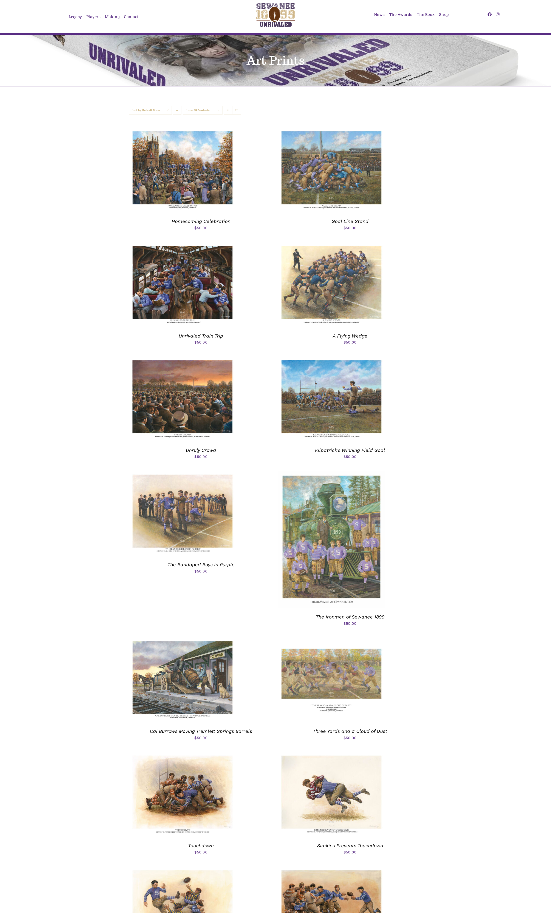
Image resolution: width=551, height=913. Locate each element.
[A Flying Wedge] (331, 245)
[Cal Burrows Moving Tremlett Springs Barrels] (182, 640)
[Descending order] (177, 110)
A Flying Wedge (350, 336)
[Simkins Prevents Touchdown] (331, 755)
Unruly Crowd (201, 450)
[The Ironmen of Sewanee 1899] (331, 474)
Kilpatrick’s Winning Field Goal (350, 450)
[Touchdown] (182, 755)
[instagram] (498, 14)
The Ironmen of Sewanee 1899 (350, 617)
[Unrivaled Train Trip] (182, 245)
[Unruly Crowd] (182, 360)
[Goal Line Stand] (331, 131)
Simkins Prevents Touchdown (350, 845)
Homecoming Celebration (201, 221)
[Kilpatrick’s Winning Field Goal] (331, 360)
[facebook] (490, 14)
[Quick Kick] (182, 869)
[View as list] (236, 110)
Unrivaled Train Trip (201, 336)
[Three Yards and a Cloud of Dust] (331, 640)
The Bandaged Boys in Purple (201, 564)
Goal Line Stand (349, 221)
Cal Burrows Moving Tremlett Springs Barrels (201, 731)
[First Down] (331, 869)
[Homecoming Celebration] (182, 131)
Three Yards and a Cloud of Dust (350, 731)
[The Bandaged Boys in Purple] (182, 474)
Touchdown (201, 845)
